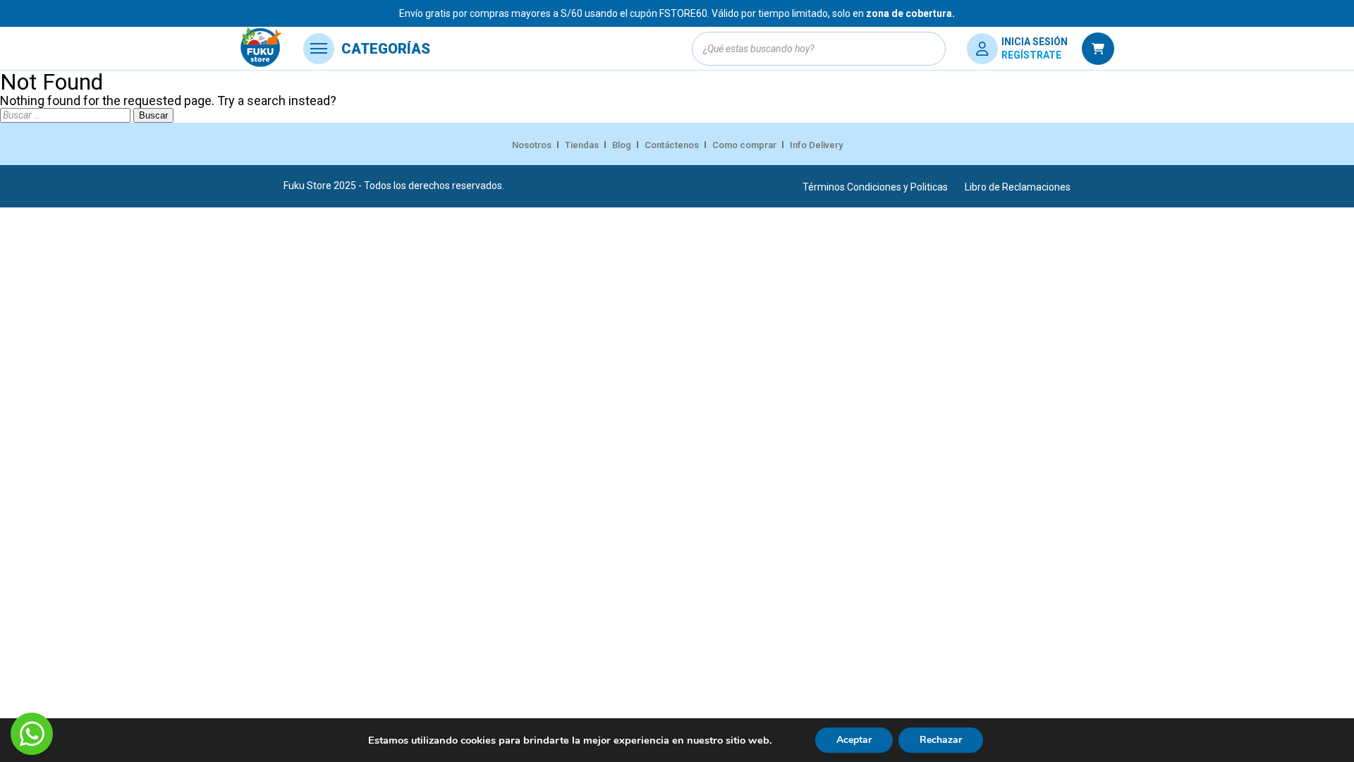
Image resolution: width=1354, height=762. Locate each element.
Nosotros (531, 145)
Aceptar (854, 739)
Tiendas (582, 145)
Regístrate (1031, 55)
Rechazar (941, 739)
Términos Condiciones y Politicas (875, 187)
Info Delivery (816, 145)
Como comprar (744, 145)
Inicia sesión (1034, 41)
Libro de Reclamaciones (1018, 187)
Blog (621, 145)
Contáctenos (672, 145)
